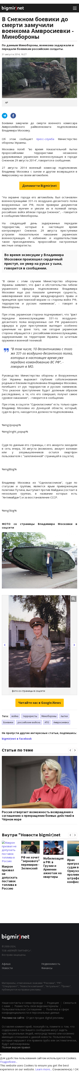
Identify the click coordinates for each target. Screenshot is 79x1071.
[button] (5, 645)
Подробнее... (8, 1062)
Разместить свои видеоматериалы (36, 1006)
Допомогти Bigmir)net (39, 186)
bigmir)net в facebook (17, 738)
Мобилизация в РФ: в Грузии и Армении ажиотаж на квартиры (53, 867)
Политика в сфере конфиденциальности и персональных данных (35, 1011)
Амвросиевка (61, 722)
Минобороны (49, 716)
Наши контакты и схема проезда (22, 1002)
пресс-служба (47, 139)
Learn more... (43, 1069)
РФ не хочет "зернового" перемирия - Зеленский (30, 862)
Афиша (6, 964)
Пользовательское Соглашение (22, 1009)
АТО (47, 722)
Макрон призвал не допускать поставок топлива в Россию (9, 877)
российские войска (29, 722)
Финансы (46, 968)
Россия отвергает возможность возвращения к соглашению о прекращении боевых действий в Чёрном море (38, 815)
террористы (30, 716)
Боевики (8, 722)
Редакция (53, 1002)
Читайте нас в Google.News (39, 703)
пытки (64, 716)
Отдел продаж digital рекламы (45, 1017)
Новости (7, 968)
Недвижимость (50, 964)
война (15, 716)
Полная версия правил (16, 1047)
